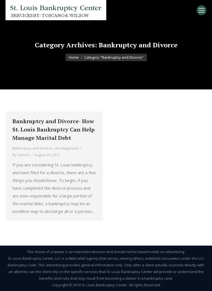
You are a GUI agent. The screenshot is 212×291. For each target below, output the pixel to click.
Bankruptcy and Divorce (32, 148)
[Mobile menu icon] (201, 10)
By (21, 154)
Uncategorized (66, 148)
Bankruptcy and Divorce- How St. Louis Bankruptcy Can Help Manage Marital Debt (53, 129)
